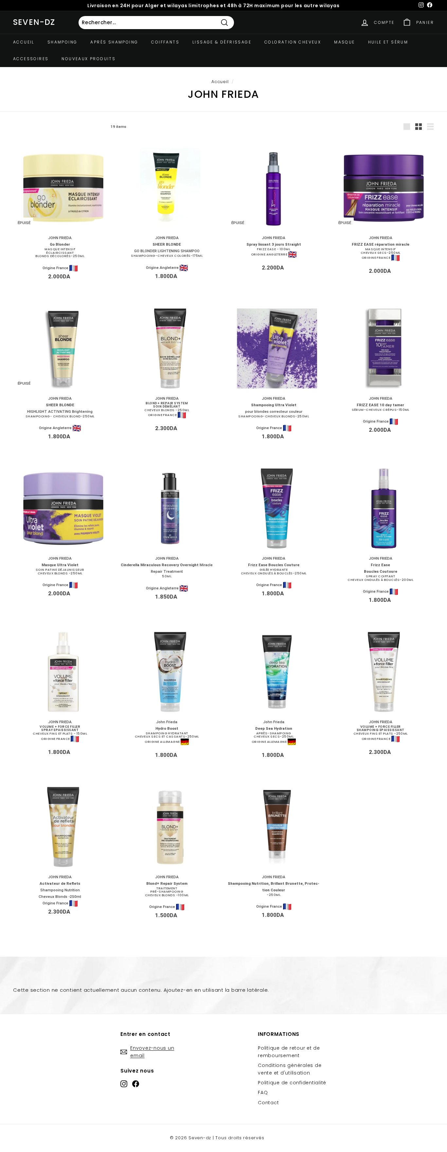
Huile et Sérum (388, 42)
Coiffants (165, 42)
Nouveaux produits (89, 58)
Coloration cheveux (292, 42)
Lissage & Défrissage (221, 42)
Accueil (23, 42)
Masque (344, 42)
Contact (268, 1102)
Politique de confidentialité (292, 1082)
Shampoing (62, 42)
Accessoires (30, 58)
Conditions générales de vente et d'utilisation (289, 1069)
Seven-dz (34, 22)
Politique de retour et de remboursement (289, 1051)
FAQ (263, 1092)
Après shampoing (114, 42)
